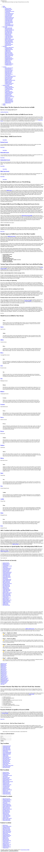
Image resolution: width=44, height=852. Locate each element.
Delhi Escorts (5, 825)
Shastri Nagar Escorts (9, 55)
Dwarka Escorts (8, 10)
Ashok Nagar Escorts (9, 89)
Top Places (5, 46)
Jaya (1, 365)
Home (4, 6)
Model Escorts (3, 666)
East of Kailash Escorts (9, 24)
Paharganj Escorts (8, 16)
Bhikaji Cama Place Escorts (10, 80)
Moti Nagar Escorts (8, 28)
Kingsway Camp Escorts (9, 96)
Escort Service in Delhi (25, 849)
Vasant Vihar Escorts (6, 763)
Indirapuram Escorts (8, 95)
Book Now (6, 112)
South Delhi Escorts (8, 20)
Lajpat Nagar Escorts (9, 14)
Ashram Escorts (8, 38)
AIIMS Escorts (7, 50)
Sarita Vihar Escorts (8, 32)
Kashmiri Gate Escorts (9, 63)
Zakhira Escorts (8, 51)
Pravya (2, 431)
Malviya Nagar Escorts (9, 54)
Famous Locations (6, 85)
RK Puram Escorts (8, 30)
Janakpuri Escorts (8, 82)
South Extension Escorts (9, 17)
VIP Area (4, 7)
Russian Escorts (4, 142)
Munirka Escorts (8, 33)
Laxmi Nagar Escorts (9, 44)
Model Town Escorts (9, 53)
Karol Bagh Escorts (8, 31)
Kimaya (2, 391)
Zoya (1, 525)
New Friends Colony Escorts (10, 76)
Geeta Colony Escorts (9, 69)
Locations (4, 66)
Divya (1, 352)
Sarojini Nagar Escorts (9, 100)
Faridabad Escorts (8, 64)
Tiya (1, 486)
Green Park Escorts (8, 15)
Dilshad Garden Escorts (9, 87)
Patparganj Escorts (8, 81)
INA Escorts (7, 90)
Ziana (1, 513)
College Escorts (3, 683)
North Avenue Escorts (9, 98)
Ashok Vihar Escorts (9, 37)
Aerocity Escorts (8, 8)
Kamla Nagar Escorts (9, 77)
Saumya (2, 445)
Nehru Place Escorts (8, 71)
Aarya (1, 327)
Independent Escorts (5, 160)
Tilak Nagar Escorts (8, 86)
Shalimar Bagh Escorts (9, 58)
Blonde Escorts (3, 664)
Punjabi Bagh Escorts (9, 22)
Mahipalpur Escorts (8, 9)
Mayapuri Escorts (8, 68)
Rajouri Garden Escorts (9, 47)
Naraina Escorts (8, 43)
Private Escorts (3, 670)
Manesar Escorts (8, 45)
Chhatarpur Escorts (8, 48)
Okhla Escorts (7, 23)
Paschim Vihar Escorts (9, 42)
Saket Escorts (7, 12)
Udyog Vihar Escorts (9, 21)
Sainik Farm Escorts (8, 99)
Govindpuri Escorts (8, 88)
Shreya (2, 458)
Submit (2, 740)
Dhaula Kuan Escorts (9, 49)
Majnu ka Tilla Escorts (9, 92)
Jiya (1, 378)
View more (2, 684)
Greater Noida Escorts (9, 25)
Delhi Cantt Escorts (8, 27)
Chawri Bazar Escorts (9, 67)
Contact (4, 104)
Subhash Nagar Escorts (9, 83)
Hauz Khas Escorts (8, 70)
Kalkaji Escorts (8, 75)
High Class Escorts (4, 171)
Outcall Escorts (3, 674)
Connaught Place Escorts (9, 11)
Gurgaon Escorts (8, 94)
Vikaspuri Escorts (8, 35)
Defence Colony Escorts (9, 39)
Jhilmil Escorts (7, 56)
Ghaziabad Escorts (8, 93)
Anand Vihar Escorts (9, 36)
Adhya (2, 339)
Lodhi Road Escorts (8, 91)
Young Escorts (3, 668)
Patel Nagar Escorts (8, 52)
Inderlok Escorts (8, 61)
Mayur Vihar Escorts (9, 40)
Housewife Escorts (4, 152)
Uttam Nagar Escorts (9, 41)
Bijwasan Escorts (8, 62)
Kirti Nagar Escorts (8, 78)
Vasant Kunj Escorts (8, 19)
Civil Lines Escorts (8, 84)
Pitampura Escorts (8, 79)
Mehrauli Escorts (8, 72)
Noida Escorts (7, 97)
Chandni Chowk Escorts (9, 29)
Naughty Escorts (3, 676)
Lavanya (2, 404)
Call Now (2, 112)
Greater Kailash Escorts (9, 13)
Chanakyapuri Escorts (9, 18)
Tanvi (1, 473)
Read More (5, 139)
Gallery (4, 103)
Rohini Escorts (7, 60)
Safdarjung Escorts (8, 59)
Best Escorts (5, 26)
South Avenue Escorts (9, 101)
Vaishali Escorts (8, 102)
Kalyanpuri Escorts (8, 57)
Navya (2, 417)
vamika (2, 499)
